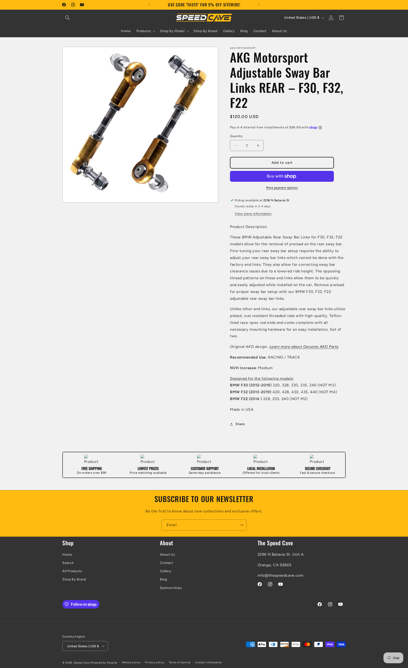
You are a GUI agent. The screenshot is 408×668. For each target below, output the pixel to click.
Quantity (236, 136)
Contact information (208, 662)
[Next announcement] (259, 4)
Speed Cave (82, 662)
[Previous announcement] (149, 4)
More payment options (282, 187)
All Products (72, 571)
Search (68, 563)
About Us (167, 555)
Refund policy (131, 662)
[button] (67, 18)
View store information (253, 214)
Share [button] (240, 424)
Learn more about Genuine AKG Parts (304, 346)
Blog (163, 579)
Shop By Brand (74, 579)
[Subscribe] (241, 525)
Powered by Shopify (104, 662)
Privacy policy (154, 662)
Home (67, 555)
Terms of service (180, 662)
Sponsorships (171, 588)
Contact (166, 563)
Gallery (165, 571)
